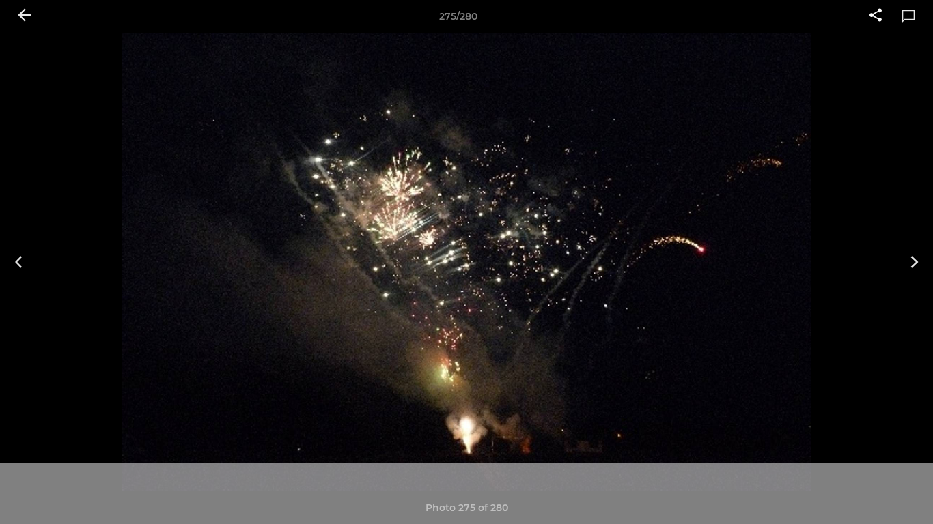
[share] (875, 16)
